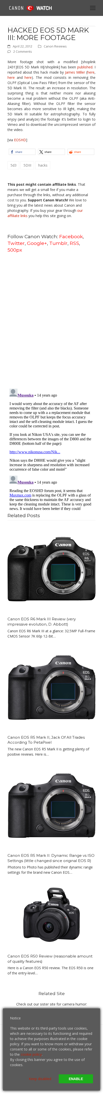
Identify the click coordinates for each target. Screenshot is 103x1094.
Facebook (71, 236)
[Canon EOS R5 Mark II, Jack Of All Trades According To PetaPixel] (52, 686)
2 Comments (22, 51)
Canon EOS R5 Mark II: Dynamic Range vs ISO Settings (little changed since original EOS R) (51, 858)
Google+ (37, 243)
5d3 (13, 165)
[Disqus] (52, 320)
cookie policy (31, 1054)
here (90, 72)
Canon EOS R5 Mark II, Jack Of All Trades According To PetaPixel (46, 740)
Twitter (16, 243)
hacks (43, 165)
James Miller (75, 72)
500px (15, 250)
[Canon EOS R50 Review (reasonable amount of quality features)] (52, 914)
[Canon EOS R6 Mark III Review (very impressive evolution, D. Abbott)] (52, 568)
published (84, 67)
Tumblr (58, 243)
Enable (76, 1079)
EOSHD (20, 139)
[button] (93, 8)
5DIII (27, 165)
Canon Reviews (55, 46)
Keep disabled (40, 1078)
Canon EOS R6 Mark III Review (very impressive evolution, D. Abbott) (42, 622)
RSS (74, 243)
